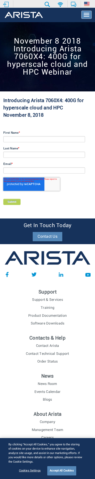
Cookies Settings (30, 470)
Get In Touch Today (48, 225)
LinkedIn (61, 274)
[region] (47, 458)
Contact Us (47, 237)
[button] (48, 4)
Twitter (34, 274)
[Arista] (23, 15)
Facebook (7, 274)
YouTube (88, 274)
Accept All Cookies (62, 470)
